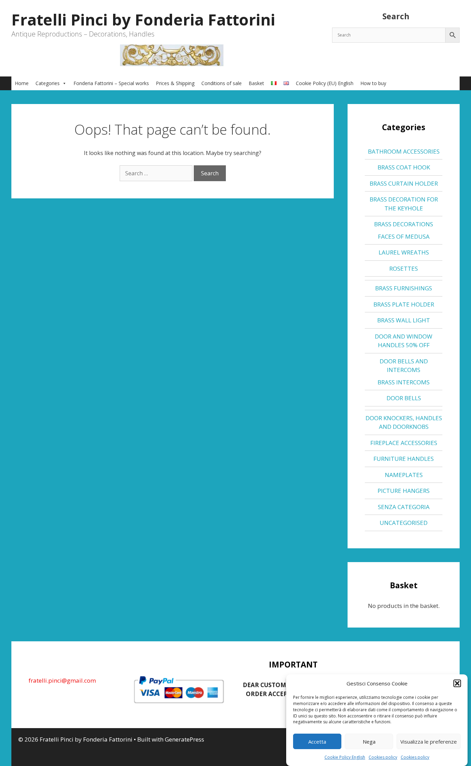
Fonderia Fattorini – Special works (111, 83)
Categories (48, 83)
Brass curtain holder (404, 183)
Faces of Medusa (404, 236)
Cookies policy (383, 757)
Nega (369, 741)
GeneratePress (184, 739)
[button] (457, 683)
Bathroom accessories (404, 151)
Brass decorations (403, 224)
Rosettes (403, 268)
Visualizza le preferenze (428, 741)
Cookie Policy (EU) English (324, 83)
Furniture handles (403, 459)
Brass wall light (403, 320)
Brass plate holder (403, 304)
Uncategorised (404, 523)
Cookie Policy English (344, 757)
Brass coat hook (404, 167)
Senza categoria (404, 507)
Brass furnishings (403, 288)
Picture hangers (404, 491)
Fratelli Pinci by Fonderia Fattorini (143, 19)
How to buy (373, 83)
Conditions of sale (221, 83)
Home (22, 83)
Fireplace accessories (403, 443)
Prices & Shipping (175, 83)
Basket (256, 83)
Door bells (404, 398)
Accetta (317, 741)
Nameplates (404, 475)
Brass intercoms (404, 382)
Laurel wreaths (404, 252)
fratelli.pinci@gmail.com (62, 680)
